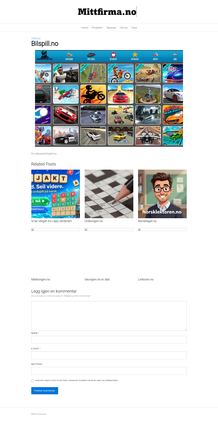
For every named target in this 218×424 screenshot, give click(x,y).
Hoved (84, 27)
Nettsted (36, 364)
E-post (36, 349)
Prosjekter (97, 27)
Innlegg (35, 38)
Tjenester (111, 27)
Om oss (124, 27)
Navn (134, 27)
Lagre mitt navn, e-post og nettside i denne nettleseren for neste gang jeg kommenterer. (76, 380)
